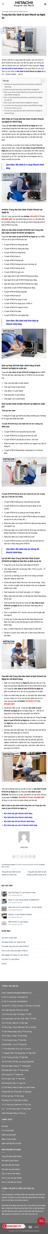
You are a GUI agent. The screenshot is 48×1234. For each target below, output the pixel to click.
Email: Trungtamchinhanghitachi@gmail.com (17, 993)
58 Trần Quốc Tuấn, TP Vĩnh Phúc (13, 1079)
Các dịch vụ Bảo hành (9, 938)
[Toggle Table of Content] (41, 81)
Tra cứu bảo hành (8, 1130)
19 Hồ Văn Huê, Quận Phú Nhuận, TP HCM (16, 1014)
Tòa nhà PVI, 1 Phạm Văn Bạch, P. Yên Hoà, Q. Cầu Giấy (21, 1006)
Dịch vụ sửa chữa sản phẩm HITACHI (15, 951)
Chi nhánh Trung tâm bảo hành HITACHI (15, 11)
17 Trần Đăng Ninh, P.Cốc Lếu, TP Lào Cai (16, 1049)
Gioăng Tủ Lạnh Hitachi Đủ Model (20, 914)
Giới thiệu (5, 1126)
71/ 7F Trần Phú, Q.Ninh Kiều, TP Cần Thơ (16, 1105)
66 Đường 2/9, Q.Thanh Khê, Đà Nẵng (14, 1100)
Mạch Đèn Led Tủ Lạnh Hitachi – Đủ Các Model (25, 907)
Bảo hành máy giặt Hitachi (11, 1169)
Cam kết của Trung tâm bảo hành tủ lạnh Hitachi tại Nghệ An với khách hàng (23, 112)
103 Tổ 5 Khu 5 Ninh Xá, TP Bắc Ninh (15, 1023)
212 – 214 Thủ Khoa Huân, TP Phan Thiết (16, 1109)
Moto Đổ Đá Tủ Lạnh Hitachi (18, 922)
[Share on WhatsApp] (14, 857)
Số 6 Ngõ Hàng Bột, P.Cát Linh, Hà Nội (15, 1010)
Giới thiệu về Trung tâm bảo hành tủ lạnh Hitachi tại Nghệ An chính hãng (23, 85)
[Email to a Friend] (26, 857)
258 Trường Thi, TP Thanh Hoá (12, 1074)
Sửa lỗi (4, 964)
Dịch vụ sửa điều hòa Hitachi (12, 1182)
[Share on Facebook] (18, 857)
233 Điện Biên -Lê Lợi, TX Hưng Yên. (14, 1044)
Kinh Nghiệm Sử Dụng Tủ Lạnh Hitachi (15, 955)
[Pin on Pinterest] (30, 857)
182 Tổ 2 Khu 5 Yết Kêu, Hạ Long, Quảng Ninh (18, 1062)
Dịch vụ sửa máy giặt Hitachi (12, 1178)
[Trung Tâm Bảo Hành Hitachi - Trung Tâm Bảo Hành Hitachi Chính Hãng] (24, 4)
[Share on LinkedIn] (34, 857)
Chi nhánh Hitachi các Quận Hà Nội (13, 942)
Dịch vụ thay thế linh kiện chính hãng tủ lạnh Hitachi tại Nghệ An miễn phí (23, 99)
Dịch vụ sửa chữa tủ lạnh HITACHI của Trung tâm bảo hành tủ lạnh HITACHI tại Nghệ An (23, 93)
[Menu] (3, 4)
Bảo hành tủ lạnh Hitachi (10, 1161)
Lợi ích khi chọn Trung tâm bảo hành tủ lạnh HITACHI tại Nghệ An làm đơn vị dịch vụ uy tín (23, 107)
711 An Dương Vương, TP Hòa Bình (14, 1040)
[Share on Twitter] (22, 857)
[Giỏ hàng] (45, 3)
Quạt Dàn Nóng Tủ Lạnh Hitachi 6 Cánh (21, 893)
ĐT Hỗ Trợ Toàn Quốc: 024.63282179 (15, 997)
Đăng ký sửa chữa (41, 1221)
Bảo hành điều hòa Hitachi (11, 1165)
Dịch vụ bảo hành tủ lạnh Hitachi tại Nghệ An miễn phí (21, 103)
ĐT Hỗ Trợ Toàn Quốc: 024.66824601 (15, 1001)
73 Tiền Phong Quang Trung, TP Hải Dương (17, 1032)
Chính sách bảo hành (9, 1135)
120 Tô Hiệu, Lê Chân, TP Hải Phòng (14, 1036)
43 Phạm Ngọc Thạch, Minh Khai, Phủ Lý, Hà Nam (19, 1027)
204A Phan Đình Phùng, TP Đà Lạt (13, 1113)
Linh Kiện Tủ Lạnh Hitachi (10, 959)
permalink (6, 867)
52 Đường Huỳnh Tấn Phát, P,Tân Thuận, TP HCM (19, 1019)
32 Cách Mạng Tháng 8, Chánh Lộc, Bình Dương (18, 1087)
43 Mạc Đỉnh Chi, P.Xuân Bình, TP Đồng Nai (16, 1092)
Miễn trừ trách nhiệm (9, 1139)
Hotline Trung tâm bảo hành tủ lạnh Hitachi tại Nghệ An (21, 90)
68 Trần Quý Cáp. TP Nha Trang (13, 1096)
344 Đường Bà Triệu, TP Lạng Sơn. (14, 1083)
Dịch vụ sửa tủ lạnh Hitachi (11, 1174)
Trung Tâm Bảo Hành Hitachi (11, 1156)
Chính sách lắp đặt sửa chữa (11, 1143)
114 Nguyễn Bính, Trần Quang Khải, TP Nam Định (18, 1053)
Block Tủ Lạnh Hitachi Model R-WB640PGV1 (24, 900)
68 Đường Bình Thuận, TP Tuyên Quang (15, 1070)
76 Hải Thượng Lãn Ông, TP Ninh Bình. (15, 1057)
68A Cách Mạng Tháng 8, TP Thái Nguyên (16, 1066)
